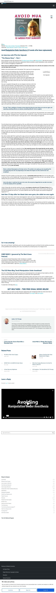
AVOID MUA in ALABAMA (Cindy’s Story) (13, 363)
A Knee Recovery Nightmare (10, 369)
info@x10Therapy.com (8, 1)
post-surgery (40, 293)
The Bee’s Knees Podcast (27, 60)
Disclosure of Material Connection (8, 566)
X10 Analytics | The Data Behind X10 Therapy (42, 369)
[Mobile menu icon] (54, 5)
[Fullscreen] (52, 417)
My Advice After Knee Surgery (11, 354)
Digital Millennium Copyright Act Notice (11, 572)
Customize (10, 590)
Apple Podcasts (9, 47)
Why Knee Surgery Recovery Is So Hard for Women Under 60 (42, 363)
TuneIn (19, 47)
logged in (6, 383)
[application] (28, 404)
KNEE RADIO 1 (39, 60)
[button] (28, 404)
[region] (28, 586)
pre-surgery (32, 293)
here (16, 284)
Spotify (16, 47)
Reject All (28, 590)
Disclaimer (5, 575)
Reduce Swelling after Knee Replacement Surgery (45, 355)
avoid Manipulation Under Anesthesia (29, 311)
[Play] (3, 417)
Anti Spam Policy (6, 569)
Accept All (45, 590)
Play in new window (10, 46)
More (26, 47)
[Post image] (2, 354)
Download (18, 46)
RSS (23, 47)
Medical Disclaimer (6, 578)
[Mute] (50, 417)
